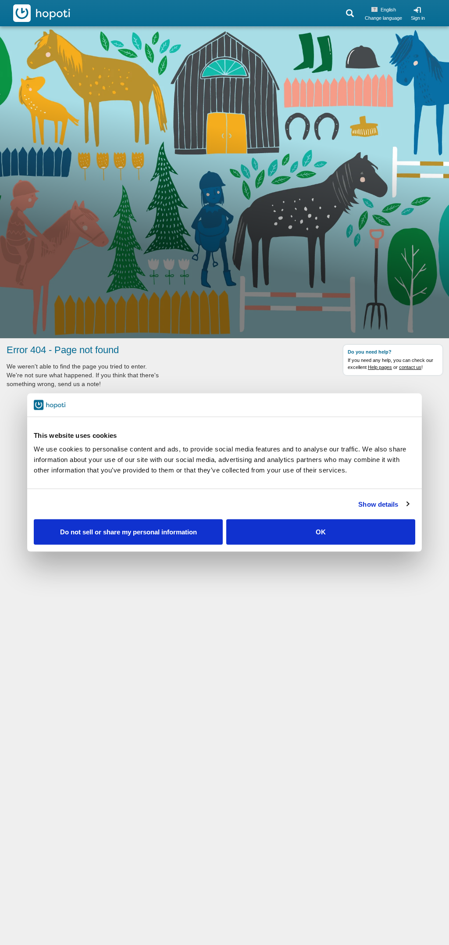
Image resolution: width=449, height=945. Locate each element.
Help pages (380, 367)
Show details (378, 504)
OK (321, 532)
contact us (410, 367)
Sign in (418, 18)
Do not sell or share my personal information (128, 532)
